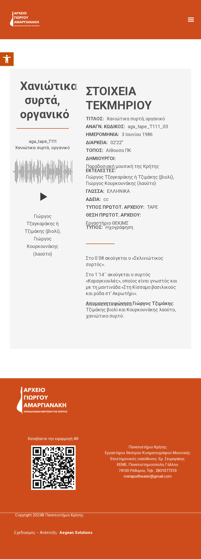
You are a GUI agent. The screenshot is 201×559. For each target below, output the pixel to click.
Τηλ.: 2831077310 (162, 470)
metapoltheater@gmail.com (148, 476)
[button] (7, 59)
